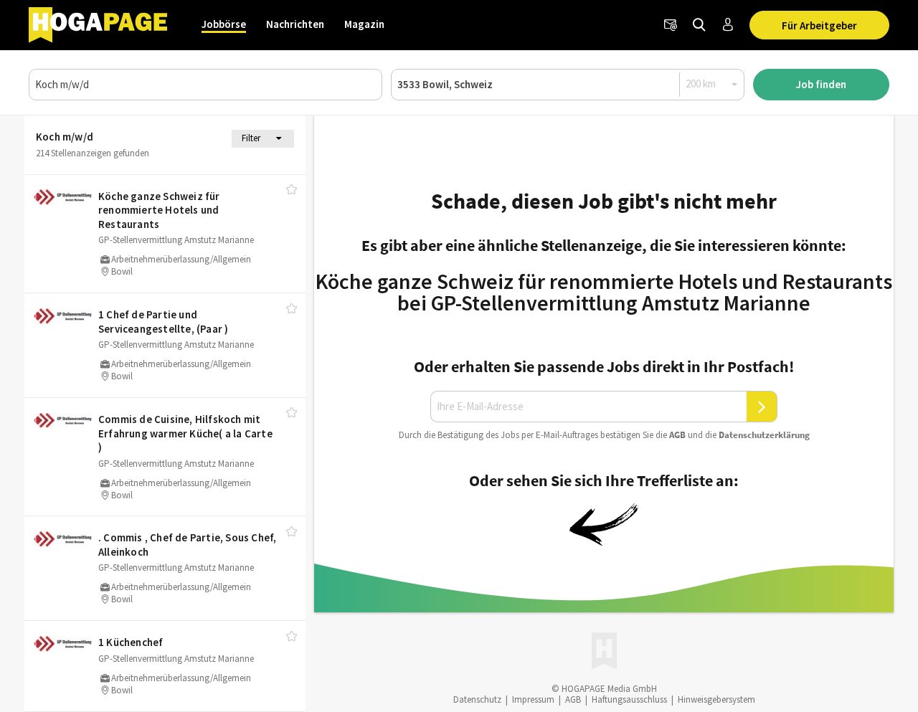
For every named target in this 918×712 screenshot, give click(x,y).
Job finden (821, 84)
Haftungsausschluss (629, 699)
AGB (677, 435)
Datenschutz (477, 699)
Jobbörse (224, 24)
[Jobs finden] (699, 25)
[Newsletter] (670, 25)
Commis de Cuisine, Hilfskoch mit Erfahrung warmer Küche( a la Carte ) (185, 433)
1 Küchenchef (130, 642)
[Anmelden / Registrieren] (728, 25)
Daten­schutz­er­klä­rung (764, 435)
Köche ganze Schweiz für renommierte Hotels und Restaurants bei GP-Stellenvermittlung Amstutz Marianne (604, 291)
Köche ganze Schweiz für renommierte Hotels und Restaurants (159, 210)
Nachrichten (295, 24)
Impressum (533, 699)
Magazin (364, 24)
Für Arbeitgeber (819, 25)
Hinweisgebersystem (716, 699)
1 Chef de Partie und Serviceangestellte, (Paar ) (163, 322)
